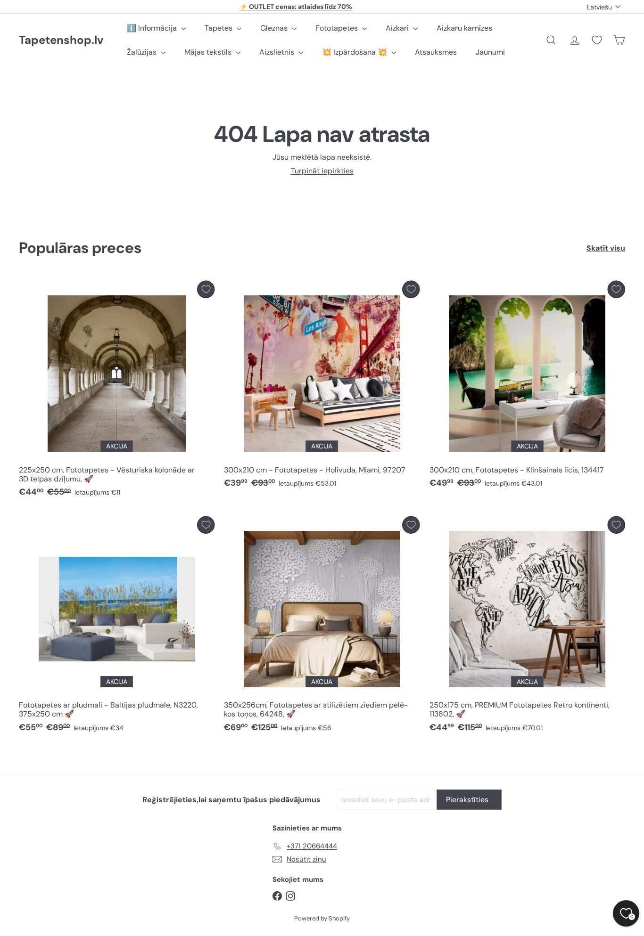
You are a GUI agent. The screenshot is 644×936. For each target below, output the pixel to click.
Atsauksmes (436, 52)
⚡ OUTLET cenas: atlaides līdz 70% (295, 6)
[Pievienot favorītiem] (206, 289)
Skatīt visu (605, 248)
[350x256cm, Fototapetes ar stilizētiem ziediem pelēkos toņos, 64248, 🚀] (322, 627)
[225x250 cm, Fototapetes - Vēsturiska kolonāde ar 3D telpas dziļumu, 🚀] (117, 391)
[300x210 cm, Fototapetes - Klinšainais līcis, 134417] (527, 387)
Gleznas (274, 28)
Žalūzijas (142, 52)
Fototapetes (337, 28)
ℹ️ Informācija (153, 28)
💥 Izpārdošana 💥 (355, 52)
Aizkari (398, 28)
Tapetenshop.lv (61, 40)
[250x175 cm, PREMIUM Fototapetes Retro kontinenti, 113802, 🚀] (527, 627)
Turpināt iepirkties (322, 171)
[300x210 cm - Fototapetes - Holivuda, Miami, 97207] (322, 387)
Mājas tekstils (208, 52)
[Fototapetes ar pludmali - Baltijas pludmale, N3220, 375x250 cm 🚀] (117, 627)
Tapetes (219, 28)
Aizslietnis (277, 52)
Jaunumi (490, 52)
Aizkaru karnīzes (464, 28)
